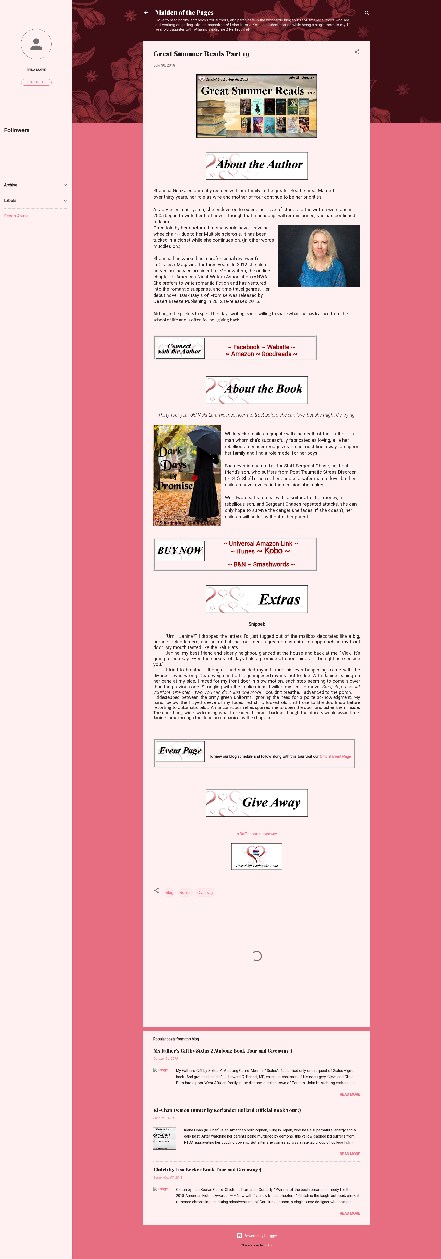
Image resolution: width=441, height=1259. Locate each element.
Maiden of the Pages (184, 12)
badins (268, 1245)
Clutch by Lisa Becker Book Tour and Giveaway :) (207, 1170)
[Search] (367, 14)
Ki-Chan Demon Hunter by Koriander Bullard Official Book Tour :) (227, 1110)
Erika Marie (36, 70)
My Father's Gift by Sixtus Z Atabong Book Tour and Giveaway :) (222, 1051)
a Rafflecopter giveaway (257, 834)
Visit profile (36, 82)
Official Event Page (335, 756)
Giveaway (205, 892)
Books (185, 892)
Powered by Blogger (260, 1235)
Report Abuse (16, 216)
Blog (169, 892)
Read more (350, 1094)
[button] (357, 53)
